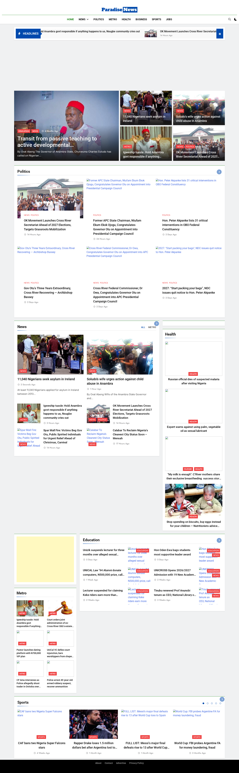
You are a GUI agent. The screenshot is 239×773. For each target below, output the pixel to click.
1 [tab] (203, 703)
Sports (156, 19)
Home (70, 19)
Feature (188, 469)
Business (141, 19)
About (98, 763)
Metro (113, 19)
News (82, 19)
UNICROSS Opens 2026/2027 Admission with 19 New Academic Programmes (175, 575)
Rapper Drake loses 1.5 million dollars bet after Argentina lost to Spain (93, 747)
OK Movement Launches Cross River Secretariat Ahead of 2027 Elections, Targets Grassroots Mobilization (47, 225)
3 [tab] (212, 703)
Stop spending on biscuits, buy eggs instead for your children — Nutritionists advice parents (194, 526)
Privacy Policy (136, 763)
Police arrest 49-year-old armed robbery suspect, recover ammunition (60, 683)
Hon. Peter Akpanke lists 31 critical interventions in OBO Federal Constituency (185, 225)
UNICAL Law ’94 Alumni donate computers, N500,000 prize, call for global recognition (102, 575)
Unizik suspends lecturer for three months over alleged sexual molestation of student (103, 554)
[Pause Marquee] (219, 33)
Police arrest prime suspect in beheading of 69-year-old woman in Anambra (60, 144)
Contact (109, 763)
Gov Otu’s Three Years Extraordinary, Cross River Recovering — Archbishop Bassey (48, 292)
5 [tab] (220, 703)
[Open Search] (229, 19)
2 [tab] (207, 703)
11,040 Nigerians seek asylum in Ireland (46, 379)
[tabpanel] (42, 732)
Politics (98, 19)
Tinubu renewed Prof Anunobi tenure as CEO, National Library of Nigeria (174, 595)
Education (142, 550)
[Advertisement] (119, 64)
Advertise (121, 763)
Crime (21, 131)
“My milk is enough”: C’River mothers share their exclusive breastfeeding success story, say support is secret (193, 478)
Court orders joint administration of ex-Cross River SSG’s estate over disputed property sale (59, 626)
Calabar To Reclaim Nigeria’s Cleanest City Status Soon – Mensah (130, 434)
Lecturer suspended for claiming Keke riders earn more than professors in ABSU (103, 595)
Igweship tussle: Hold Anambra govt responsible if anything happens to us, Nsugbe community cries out (28, 626)
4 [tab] (216, 703)
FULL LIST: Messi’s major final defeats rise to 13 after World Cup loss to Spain (145, 747)
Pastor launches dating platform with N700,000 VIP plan (29, 653)
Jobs (169, 19)
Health (126, 19)
